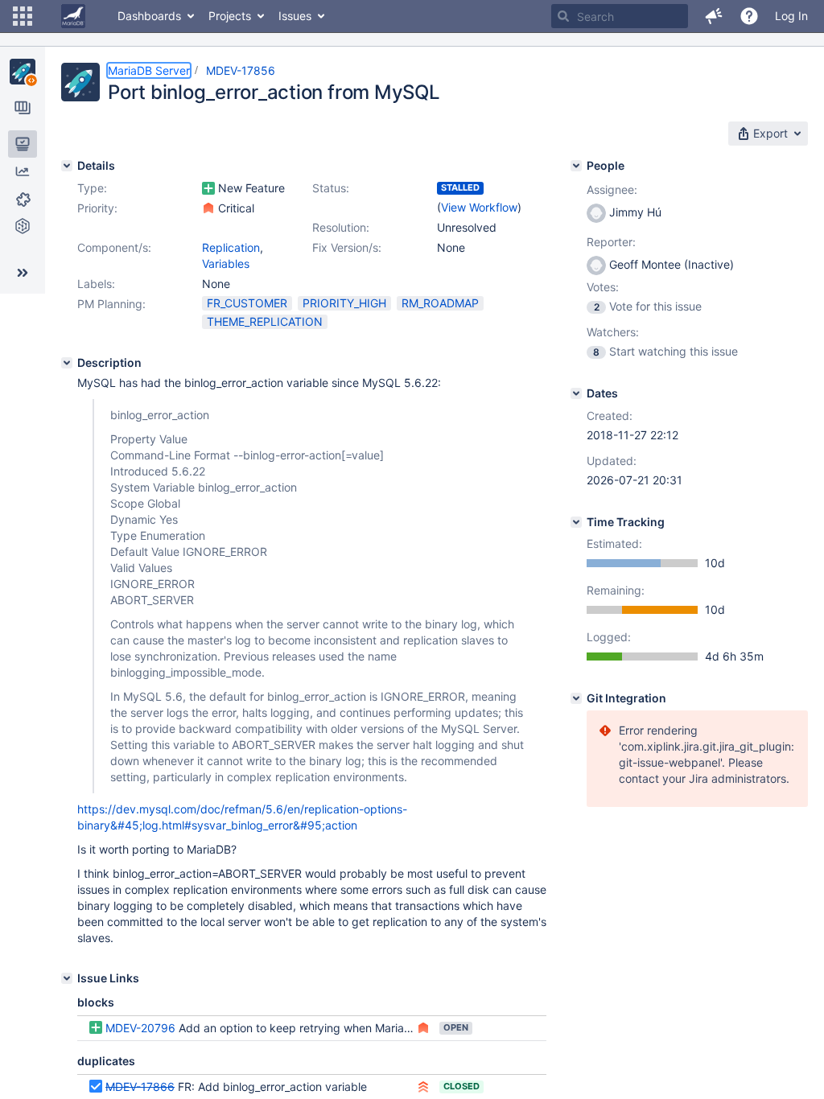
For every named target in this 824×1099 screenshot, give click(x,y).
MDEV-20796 (140, 1028)
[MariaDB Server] (22, 71)
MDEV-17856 (240, 70)
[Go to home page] (73, 16)
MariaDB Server (149, 70)
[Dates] (576, 393)
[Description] (66, 362)
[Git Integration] (576, 698)
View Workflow (479, 207)
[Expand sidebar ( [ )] (22, 273)
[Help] (749, 16)
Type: (92, 188)
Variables (225, 263)
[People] (576, 165)
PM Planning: (111, 304)
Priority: (97, 208)
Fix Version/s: (346, 247)
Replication (231, 247)
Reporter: (611, 242)
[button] (22, 16)
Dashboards (149, 16)
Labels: (96, 283)
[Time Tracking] (576, 522)
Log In (791, 16)
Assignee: (612, 189)
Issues (294, 16)
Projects (229, 16)
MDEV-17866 (140, 1086)
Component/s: (114, 247)
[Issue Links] (66, 978)
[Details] (66, 165)
